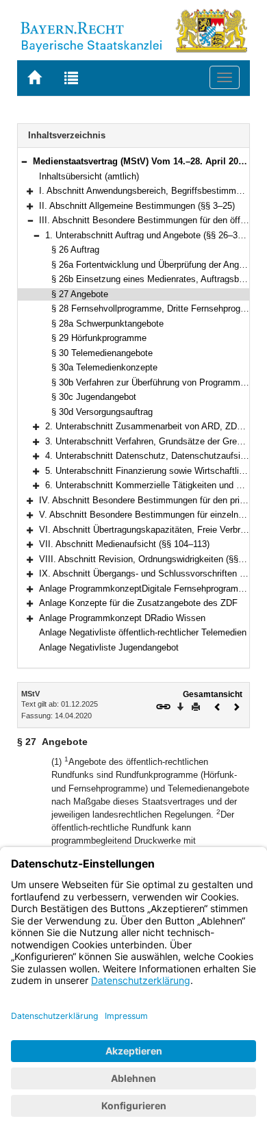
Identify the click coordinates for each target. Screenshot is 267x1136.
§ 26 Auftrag (75, 249)
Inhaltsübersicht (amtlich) (89, 176)
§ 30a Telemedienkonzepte (104, 367)
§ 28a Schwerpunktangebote (107, 323)
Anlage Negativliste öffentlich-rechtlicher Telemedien (142, 632)
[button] (24, 161)
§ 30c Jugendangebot (93, 397)
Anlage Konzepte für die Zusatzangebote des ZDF (138, 603)
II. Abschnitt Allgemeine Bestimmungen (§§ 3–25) (137, 206)
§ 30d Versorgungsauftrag (102, 412)
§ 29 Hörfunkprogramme (99, 338)
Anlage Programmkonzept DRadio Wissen (122, 618)
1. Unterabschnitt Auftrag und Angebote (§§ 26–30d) (147, 235)
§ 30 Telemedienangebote (102, 353)
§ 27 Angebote (79, 294)
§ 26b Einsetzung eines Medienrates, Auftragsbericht (156, 279)
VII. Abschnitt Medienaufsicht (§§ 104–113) (124, 544)
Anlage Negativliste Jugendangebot (109, 647)
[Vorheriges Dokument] (218, 705)
